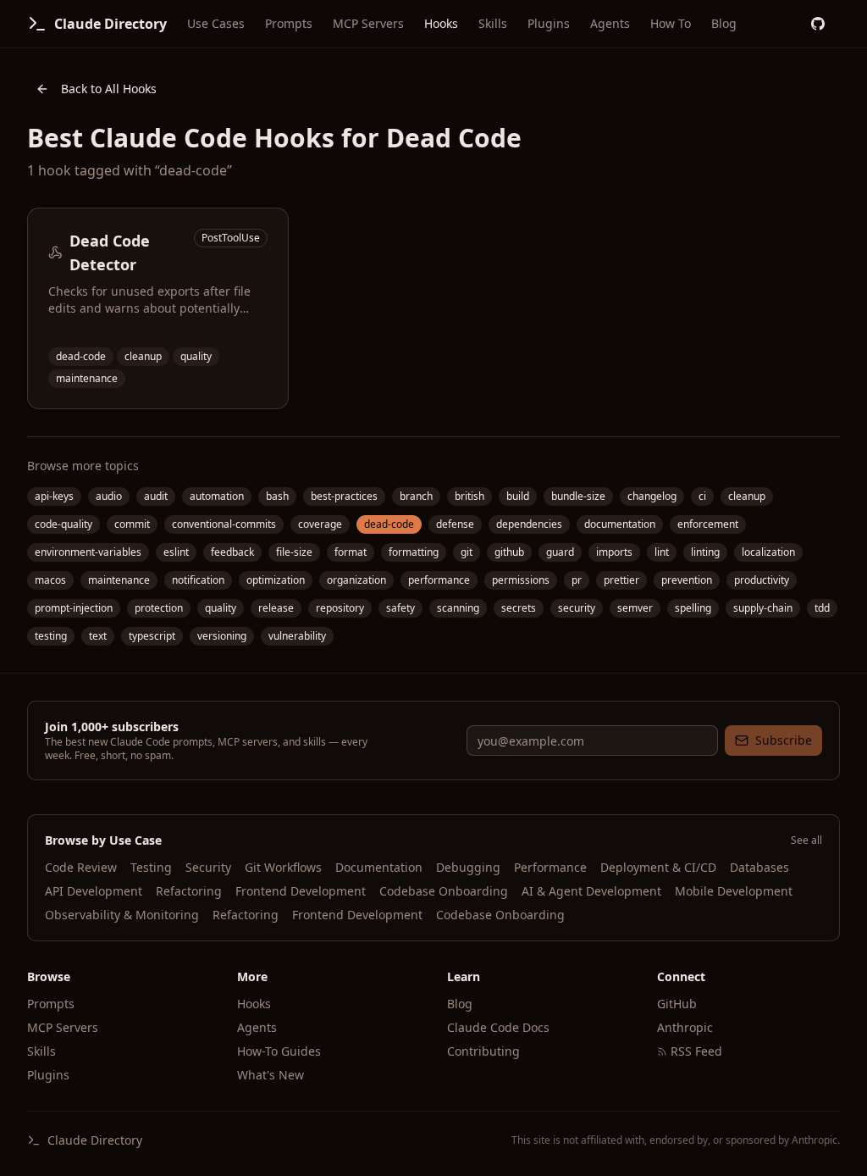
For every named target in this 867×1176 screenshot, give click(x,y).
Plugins (548, 23)
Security (208, 867)
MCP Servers (368, 23)
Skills (492, 23)
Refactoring (189, 891)
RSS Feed (696, 1051)
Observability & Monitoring (122, 915)
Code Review (81, 867)
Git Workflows (283, 867)
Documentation (378, 867)
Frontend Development (300, 891)
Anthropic (685, 1027)
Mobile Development (733, 891)
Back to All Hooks (109, 88)
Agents (610, 23)
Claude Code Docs (498, 1027)
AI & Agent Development (591, 891)
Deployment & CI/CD (658, 867)
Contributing (483, 1051)
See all (806, 840)
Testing (151, 867)
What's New (270, 1075)
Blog (724, 23)
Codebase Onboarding (443, 891)
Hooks (441, 23)
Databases (759, 867)
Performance (550, 867)
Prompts (288, 23)
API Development (93, 891)
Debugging (468, 867)
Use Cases (216, 23)
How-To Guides (279, 1051)
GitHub (677, 1004)
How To (670, 23)
